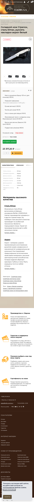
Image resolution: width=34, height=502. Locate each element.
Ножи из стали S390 (23, 457)
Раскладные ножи (6, 459)
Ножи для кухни (5, 457)
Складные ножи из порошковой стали (15, 290)
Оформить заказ (5, 445)
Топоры (3, 461)
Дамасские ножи (5, 466)
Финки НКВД (21, 464)
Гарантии (3, 428)
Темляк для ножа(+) (12, 110)
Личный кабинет (5, 442)
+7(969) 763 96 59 (5, 396)
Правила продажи (6, 479)
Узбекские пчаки (22, 466)
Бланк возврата (5, 481)
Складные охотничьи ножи (11, 279)
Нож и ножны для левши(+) (15, 113)
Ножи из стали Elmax (10, 283)
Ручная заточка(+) (12, 106)
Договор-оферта (5, 476)
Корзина (3, 440)
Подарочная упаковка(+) (14, 128)
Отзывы (3, 423)
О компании (4, 426)
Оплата (3, 419)
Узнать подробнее (9, 490)
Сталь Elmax (10, 206)
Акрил (7, 240)
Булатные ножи (22, 455)
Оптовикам (4, 430)
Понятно (7, 497)
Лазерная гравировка (11, 101)
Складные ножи (16, 21)
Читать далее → (9, 233)
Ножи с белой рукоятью (15, 286)
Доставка (3, 421)
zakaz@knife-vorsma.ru (7, 403)
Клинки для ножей (6, 464)
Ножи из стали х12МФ (23, 461)
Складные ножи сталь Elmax (12, 281)
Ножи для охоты (5, 455)
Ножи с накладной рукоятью (12, 288)
